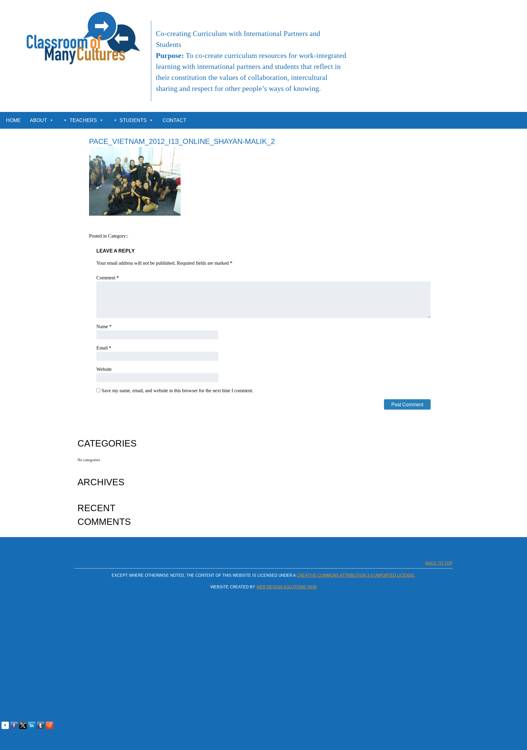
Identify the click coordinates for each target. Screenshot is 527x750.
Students (133, 120)
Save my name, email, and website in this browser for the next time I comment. (177, 390)
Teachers (83, 120)
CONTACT (512, 7)
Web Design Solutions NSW (286, 587)
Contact (174, 120)
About (38, 120)
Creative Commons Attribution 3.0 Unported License (355, 575)
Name (104, 326)
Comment (107, 277)
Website (104, 369)
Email (103, 347)
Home (13, 120)
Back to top (439, 563)
